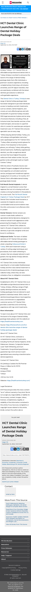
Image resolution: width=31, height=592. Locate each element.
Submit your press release (10, 481)
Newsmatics (15, 574)
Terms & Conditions (14, 565)
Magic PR (2, 43)
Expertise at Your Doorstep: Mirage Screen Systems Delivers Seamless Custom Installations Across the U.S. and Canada (17, 512)
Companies (12, 462)
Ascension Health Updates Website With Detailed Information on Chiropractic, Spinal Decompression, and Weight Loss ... (17, 519)
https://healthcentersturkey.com (11, 321)
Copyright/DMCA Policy (9, 567)
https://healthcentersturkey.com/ (18, 380)
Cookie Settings (15, 570)
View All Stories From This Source (16, 524)
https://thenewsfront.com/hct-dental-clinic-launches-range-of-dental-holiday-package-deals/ (14, 327)
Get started (24, 9)
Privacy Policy (23, 567)
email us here (10, 494)
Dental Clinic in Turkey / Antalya (14, 98)
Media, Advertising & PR (9, 464)
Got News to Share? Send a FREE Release (14, 17)
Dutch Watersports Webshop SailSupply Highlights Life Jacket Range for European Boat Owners (16, 505)
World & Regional (23, 464)
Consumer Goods (21, 462)
